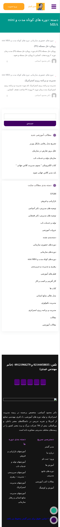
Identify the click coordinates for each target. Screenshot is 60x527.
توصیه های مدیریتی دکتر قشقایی (42, 216)
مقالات (53, 317)
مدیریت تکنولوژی (48, 303)
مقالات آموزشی (49, 325)
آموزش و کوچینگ (46, 488)
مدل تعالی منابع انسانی (46, 296)
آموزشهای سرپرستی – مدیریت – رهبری (17, 474)
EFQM (53, 194)
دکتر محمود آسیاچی (42, 61)
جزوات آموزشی (49, 230)
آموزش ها (49, 465)
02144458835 (41, 364)
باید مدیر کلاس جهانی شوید (44, 173)
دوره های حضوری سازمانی (41, 40)
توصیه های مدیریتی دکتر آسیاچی (42, 208)
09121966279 (22, 364)
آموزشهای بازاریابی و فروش (17, 453)
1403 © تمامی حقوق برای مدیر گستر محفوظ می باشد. (30, 519)
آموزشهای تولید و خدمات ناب (18, 464)
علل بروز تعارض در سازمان (44, 151)
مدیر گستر (49, 447)
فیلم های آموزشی (48, 274)
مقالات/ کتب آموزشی (44, 482)
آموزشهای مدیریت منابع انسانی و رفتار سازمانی (17, 497)
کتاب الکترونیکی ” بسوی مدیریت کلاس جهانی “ (36, 165)
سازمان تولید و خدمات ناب (44, 158)
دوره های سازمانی (48, 252)
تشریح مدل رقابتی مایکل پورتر (43, 143)
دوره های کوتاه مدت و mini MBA (15, 40)
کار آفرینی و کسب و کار (45, 281)
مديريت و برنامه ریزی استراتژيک (40, 80)
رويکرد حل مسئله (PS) (45, 46)
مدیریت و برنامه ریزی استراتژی (42, 310)
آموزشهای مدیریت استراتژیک (18, 485)
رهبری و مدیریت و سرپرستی (43, 266)
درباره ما (50, 453)
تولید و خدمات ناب (48, 223)
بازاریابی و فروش (48, 201)
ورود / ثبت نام (48, 459)
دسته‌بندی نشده (49, 237)
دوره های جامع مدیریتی (48, 473)
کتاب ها (53, 288)
